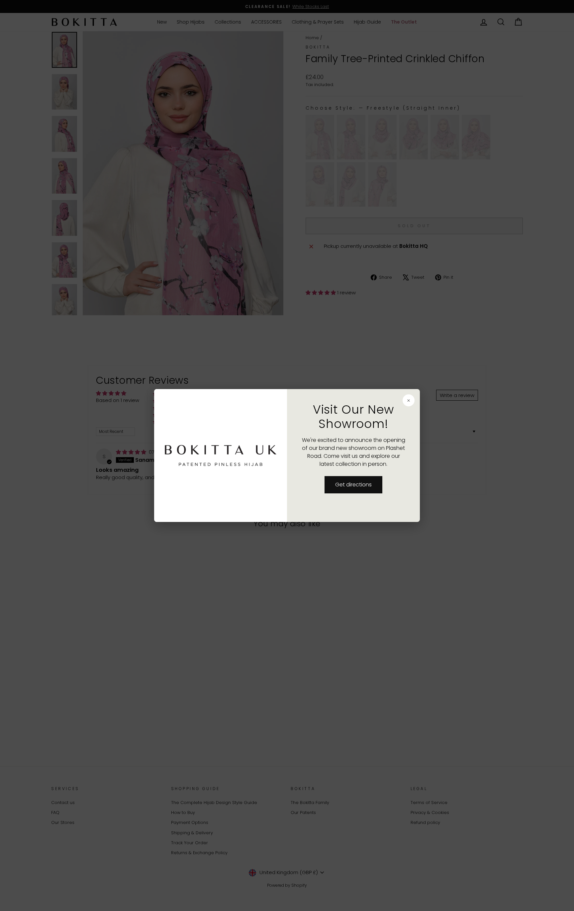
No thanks (239, 474)
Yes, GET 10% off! (239, 499)
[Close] (377, 400)
